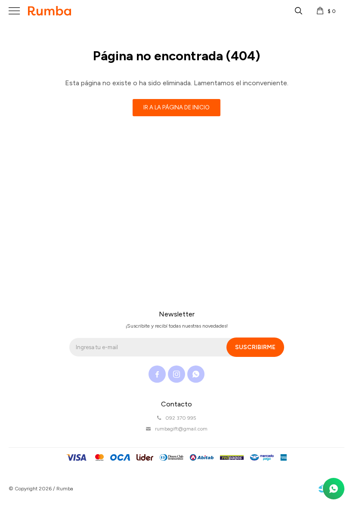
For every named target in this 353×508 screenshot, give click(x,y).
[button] (298, 11)
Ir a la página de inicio (176, 107)
